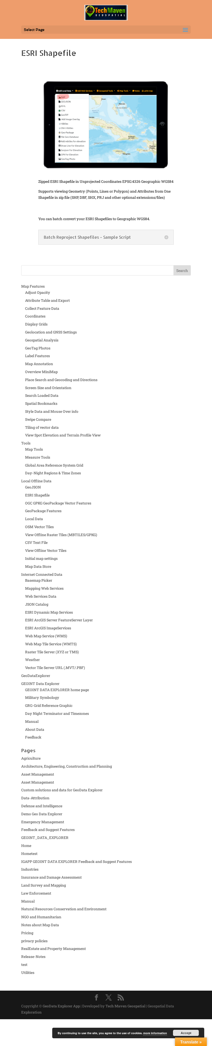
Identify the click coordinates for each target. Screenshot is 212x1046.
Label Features (37, 355)
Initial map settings (41, 558)
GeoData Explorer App (61, 1006)
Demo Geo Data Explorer (41, 813)
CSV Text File (36, 542)
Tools (26, 443)
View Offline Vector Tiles (45, 550)
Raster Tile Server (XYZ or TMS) (52, 651)
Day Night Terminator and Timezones (57, 713)
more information (155, 1033)
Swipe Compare (38, 419)
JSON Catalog (36, 604)
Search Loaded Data (41, 395)
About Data (34, 729)
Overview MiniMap (41, 371)
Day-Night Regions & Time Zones (53, 472)
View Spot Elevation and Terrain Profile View (63, 435)
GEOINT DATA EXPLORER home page (57, 689)
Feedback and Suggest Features (48, 829)
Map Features (33, 286)
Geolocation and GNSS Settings (51, 332)
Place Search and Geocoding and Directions (61, 379)
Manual (32, 721)
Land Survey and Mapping (43, 885)
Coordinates (35, 316)
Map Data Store (38, 566)
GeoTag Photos (37, 348)
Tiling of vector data (42, 427)
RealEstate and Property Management (53, 948)
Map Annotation (39, 363)
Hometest (29, 853)
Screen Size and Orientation (48, 387)
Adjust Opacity (37, 292)
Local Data (34, 518)
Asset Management (37, 774)
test (24, 964)
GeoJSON (33, 487)
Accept (186, 1033)
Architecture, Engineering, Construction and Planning (66, 766)
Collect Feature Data (42, 308)
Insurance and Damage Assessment (51, 877)
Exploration (31, 1012)
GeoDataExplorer (35, 675)
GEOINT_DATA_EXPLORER (45, 837)
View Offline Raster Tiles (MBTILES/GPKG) (61, 534)
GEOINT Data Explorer (40, 683)
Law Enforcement (36, 893)
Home (26, 845)
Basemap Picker (38, 580)
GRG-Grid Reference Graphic (48, 705)
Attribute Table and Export (47, 300)
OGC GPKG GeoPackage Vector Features (58, 503)
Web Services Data (40, 596)
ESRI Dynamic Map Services (49, 612)
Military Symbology (42, 697)
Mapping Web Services (44, 588)
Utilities (27, 972)
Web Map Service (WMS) (46, 635)
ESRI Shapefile (37, 495)
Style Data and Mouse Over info (51, 411)
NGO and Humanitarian (41, 916)
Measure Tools (37, 457)
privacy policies (34, 940)
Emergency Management (42, 821)
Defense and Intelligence (41, 805)
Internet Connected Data (41, 574)
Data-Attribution (35, 797)
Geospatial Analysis (41, 340)
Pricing (27, 932)
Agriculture (31, 758)
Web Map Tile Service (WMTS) (51, 643)
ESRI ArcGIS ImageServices (48, 627)
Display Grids (36, 324)
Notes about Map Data (40, 924)
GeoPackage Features (43, 510)
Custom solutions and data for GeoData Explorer (62, 789)
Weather (32, 659)
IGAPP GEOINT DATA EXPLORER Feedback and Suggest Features (76, 861)
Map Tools (34, 449)
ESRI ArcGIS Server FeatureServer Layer (59, 620)
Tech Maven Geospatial (125, 1006)
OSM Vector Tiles (39, 526)
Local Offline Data (36, 480)
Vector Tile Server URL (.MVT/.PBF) (55, 667)
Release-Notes (33, 956)
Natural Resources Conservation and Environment (64, 908)
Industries (30, 869)
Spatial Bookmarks (41, 403)
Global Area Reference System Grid (54, 465)
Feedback (33, 737)
